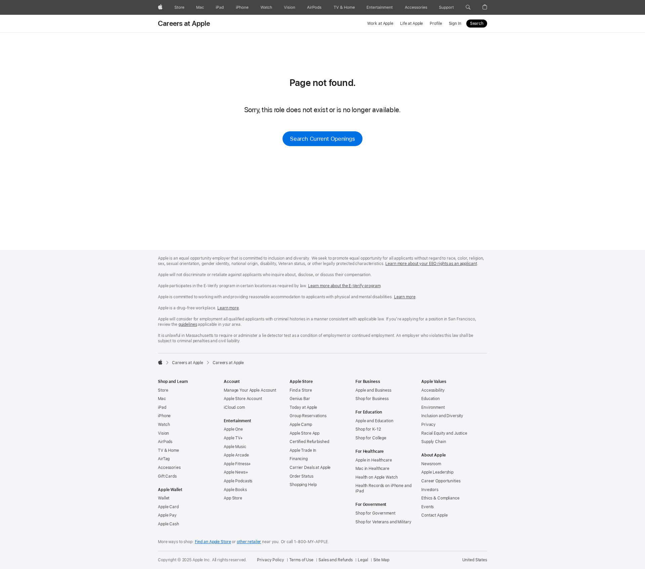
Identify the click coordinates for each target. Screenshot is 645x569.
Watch (164, 424)
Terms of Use (301, 560)
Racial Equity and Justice (444, 433)
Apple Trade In (303, 450)
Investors (429, 489)
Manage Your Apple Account (250, 390)
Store (163, 390)
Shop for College (370, 438)
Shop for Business (372, 398)
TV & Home (168, 450)
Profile (436, 23)
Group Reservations (308, 415)
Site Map (381, 560)
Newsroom (431, 464)
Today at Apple (303, 407)
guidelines (187, 324)
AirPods (165, 441)
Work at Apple (380, 23)
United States (474, 560)
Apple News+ (236, 472)
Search (476, 23)
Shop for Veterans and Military (383, 522)
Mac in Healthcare (372, 468)
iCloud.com (234, 407)
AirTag (164, 458)
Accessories (169, 467)
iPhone (164, 415)
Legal (363, 560)
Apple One (233, 429)
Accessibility (432, 390)
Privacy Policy (270, 560)
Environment (433, 407)
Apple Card (168, 507)
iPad (162, 407)
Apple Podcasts (238, 481)
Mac (162, 398)
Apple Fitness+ (237, 464)
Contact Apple (434, 515)
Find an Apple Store (213, 541)
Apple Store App (304, 433)
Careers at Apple (184, 23)
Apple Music (235, 446)
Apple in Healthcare (373, 460)
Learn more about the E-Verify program (344, 285)
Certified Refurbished (309, 441)
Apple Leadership (437, 472)
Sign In (455, 23)
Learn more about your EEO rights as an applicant (431, 263)
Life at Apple (411, 23)
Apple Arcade (236, 455)
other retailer (249, 541)
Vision (163, 433)
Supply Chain (433, 441)
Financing (299, 458)
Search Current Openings (322, 138)
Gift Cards (167, 476)
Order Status (301, 476)
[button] (468, 7)
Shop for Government (375, 513)
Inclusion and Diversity (442, 415)
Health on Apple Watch (376, 477)
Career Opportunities (441, 481)
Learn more (405, 297)
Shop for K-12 (368, 429)
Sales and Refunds (335, 560)
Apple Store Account (243, 398)
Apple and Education (374, 421)
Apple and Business (373, 390)
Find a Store (301, 390)
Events (427, 507)
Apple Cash (168, 524)
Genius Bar (300, 398)
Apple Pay (167, 515)
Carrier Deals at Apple (310, 467)
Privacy (428, 424)
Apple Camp (301, 424)
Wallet (163, 498)
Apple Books (235, 489)
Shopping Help (303, 484)
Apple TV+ (233, 438)
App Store (233, 498)
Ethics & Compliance (440, 498)
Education (430, 398)
